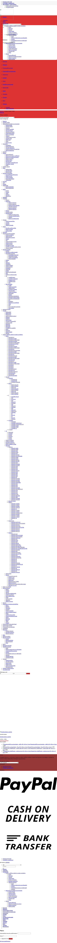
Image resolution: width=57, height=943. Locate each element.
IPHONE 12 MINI (12, 341)
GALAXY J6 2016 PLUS (16, 513)
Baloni (7, 589)
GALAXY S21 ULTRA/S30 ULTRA (19, 548)
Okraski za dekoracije (11, 593)
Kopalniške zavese (12, 256)
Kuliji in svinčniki (9, 610)
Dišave (7, 54)
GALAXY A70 (14, 490)
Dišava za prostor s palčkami (12, 155)
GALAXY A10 (14, 450)
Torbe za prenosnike (10, 665)
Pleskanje (8, 325)
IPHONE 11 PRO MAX (13, 340)
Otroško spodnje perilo (13, 216)
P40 (12, 408)
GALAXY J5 (14, 509)
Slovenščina (6, 4)
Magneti (8, 317)
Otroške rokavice (10, 632)
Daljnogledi (8, 312)
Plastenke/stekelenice (13, 296)
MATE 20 (13, 387)
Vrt (6, 276)
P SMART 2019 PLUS (16, 423)
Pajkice (7, 210)
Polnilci (13, 39)
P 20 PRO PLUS (15, 396)
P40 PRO (13, 412)
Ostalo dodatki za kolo (11, 241)
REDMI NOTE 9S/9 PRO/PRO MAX (17, 584)
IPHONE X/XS (11, 373)
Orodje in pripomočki (11, 321)
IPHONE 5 (11, 366)
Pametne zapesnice (13, 33)
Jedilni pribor (11, 288)
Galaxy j (10, 502)
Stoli (7, 273)
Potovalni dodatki (10, 178)
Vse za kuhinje (9, 284)
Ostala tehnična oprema (11, 651)
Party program (6, 588)
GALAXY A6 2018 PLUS (17, 489)
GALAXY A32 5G (15, 470)
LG (6, 431)
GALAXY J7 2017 (15, 516)
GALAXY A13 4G (15, 454)
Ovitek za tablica (10, 441)
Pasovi (4, 602)
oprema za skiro (6, 309)
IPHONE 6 (11, 367)
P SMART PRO (14, 427)
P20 (12, 400)
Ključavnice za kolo (10, 237)
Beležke (7, 606)
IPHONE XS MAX (12, 375)
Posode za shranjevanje (13, 298)
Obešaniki (8, 264)
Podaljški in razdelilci (11, 328)
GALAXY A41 (14, 474)
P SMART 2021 (15, 425)
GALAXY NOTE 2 (15, 524)
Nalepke (5, 64)
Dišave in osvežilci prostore (14, 56)
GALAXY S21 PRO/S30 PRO (18, 547)
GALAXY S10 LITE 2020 (17, 535)
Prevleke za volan (10, 245)
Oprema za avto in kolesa (9, 233)
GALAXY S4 (14, 559)
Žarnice (7, 333)
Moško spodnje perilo (13, 214)
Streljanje (8, 330)
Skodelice (10, 301)
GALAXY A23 (14, 462)
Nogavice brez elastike (13, 205)
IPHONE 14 (11, 349)
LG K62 (10, 439)
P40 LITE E (13, 411)
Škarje (7, 620)
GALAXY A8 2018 (15, 495)
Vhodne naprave (9, 656)
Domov (5, 17)
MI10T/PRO (11, 579)
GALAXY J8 (14, 518)
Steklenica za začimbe (13, 302)
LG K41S (10, 433)
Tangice (10, 217)
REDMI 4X (10, 580)
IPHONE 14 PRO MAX (13, 353)
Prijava (10, 938)
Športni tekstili (9, 641)
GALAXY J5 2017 (15, 511)
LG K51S (10, 436)
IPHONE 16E (11, 359)
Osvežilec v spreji (10, 164)
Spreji (7, 329)
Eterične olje (8, 161)
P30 (12, 404)
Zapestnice (8, 196)
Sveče (7, 165)
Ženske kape (9, 172)
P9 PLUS (13, 419)
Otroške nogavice (12, 206)
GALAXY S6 (14, 561)
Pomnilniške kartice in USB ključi (19, 40)
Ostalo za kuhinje (12, 292)
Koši (7, 261)
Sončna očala (9, 230)
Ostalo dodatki (9, 177)
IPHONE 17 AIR (12, 362)
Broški (7, 190)
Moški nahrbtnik (10, 186)
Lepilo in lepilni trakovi (11, 316)
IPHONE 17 (11, 361)
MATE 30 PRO (14, 394)
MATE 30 (13, 391)
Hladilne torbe (11, 281)
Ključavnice (8, 314)
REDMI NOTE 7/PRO (13, 581)
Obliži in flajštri (9, 265)
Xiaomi (7, 575)
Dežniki (5, 77)
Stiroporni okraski (7, 645)
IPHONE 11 (11, 337)
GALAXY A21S (14, 458)
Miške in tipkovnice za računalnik (19, 37)
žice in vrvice (9, 142)
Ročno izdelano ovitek (11, 444)
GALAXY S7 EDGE (15, 567)
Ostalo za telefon (12, 32)
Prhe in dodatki (12, 258)
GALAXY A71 (14, 491)
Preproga (8, 269)
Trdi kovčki (8, 180)
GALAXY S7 (14, 565)
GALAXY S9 (14, 571)
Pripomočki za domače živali (9, 624)
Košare (7, 239)
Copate (7, 222)
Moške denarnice (10, 146)
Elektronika (8, 313)
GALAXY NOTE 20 (15, 526)
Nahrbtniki (5, 87)
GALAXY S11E (14, 540)
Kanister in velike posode (11, 252)
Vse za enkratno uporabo (14, 306)
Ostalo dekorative (12, 48)
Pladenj (10, 294)
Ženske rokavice (9, 633)
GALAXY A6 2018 (15, 487)
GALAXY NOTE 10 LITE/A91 (18, 523)
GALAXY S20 (14, 542)
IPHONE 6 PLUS (12, 369)
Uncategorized (6, 669)
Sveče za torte (9, 598)
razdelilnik (5, 628)
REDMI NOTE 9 (12, 582)
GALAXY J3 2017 (15, 505)
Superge (7, 224)
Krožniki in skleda (12, 289)
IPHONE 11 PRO (12, 338)
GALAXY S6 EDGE (15, 563)
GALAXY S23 (14, 555)
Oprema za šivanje (10, 132)
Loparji (7, 639)
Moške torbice (9, 660)
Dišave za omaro (12, 57)
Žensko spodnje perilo (13, 218)
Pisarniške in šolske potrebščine (10, 604)
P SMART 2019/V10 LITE (17, 424)
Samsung (10, 28)
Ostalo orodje (9, 322)
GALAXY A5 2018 (15, 481)
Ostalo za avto (9, 243)
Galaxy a (10, 447)
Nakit (4, 91)
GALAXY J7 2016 (15, 515)
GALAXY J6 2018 (15, 514)
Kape (4, 81)
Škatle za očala (9, 229)
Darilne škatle (11, 44)
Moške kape (9, 169)
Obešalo (8, 262)
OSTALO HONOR (15, 382)
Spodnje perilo (9, 213)
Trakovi (7, 136)
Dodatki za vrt (11, 280)
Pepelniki (8, 324)
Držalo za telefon (10, 234)
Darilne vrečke (11, 46)
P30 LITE (13, 406)
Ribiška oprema (9, 640)
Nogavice (8, 201)
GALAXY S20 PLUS (15, 544)
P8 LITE (13, 415)
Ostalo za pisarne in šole (11, 616)
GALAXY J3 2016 (15, 503)
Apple (9, 27)
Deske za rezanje (12, 286)
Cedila (9, 285)
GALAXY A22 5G (15, 461)
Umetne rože (11, 51)
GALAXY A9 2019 (15, 499)
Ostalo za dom (9, 266)
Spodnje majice (9, 212)
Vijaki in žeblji (9, 332)
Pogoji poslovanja (7, 1)
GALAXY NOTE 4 (15, 530)
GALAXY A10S (14, 452)
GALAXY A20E (14, 457)
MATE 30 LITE (14, 392)
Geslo (1, 936)
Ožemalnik (10, 293)
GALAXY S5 (14, 560)
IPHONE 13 (11, 345)
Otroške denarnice (10, 148)
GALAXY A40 (14, 473)
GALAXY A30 (14, 466)
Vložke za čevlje (9, 225)
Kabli (12, 36)
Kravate (5, 181)
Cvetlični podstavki (13, 278)
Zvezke (7, 622)
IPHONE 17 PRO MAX (13, 363)
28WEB (7, 862)
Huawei (10, 29)
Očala (4, 226)
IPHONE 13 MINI (12, 346)
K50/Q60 (10, 432)
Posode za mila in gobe (13, 297)
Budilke (7, 251)
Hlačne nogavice (12, 202)
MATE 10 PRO (14, 386)
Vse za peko (11, 308)
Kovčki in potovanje (8, 84)
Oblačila (5, 94)
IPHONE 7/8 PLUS (12, 371)
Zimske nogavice (12, 209)
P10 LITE (13, 399)
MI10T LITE (11, 577)
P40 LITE (13, 410)
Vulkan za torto (9, 601)
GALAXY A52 (14, 485)
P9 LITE (13, 417)
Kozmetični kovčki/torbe (12, 174)
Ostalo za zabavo (10, 594)
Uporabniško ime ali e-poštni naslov (9, 933)
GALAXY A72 (14, 493)
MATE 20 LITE (14, 388)
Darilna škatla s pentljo (5, 736)
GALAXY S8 (14, 568)
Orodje (4, 310)
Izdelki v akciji (6, 166)
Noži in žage (8, 320)
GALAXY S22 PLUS (15, 552)
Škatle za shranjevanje (11, 272)
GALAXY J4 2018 (15, 506)
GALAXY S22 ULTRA (16, 553)
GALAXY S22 (14, 551)
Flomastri (8, 608)
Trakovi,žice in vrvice (11, 137)
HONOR (10, 378)
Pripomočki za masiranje (9, 71)
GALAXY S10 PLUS (15, 538)
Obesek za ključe (10, 129)
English (12, 7)
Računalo (8, 618)
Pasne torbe (8, 663)
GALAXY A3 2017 (15, 465)
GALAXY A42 (14, 476)
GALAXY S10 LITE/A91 (16, 536)
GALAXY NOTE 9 (15, 531)
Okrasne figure (12, 47)
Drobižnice (8, 145)
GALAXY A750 (14, 494)
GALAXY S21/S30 (15, 549)
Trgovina (5, 20)
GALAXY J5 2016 (15, 510)
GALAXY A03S (14, 449)
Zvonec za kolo (9, 248)
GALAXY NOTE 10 (15, 522)
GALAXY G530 (12, 501)
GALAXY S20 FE (15, 543)
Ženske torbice (9, 667)
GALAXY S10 (14, 534)
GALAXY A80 (14, 497)
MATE (10, 383)
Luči (7, 240)
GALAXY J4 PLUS (15, 507)
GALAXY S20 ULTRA (16, 546)
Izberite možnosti (4, 740)
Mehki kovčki (9, 176)
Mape (7, 613)
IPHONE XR (11, 374)
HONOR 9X (14, 380)
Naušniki (5, 197)
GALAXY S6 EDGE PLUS (17, 564)
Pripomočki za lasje (8, 68)
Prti (9, 300)
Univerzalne (11, 31)
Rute (4, 100)
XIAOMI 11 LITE (12, 585)
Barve (7, 605)
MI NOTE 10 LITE (12, 576)
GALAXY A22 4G (15, 460)
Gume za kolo (9, 236)
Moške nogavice (12, 204)
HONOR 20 (14, 379)
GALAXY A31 (14, 468)
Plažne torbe (9, 664)
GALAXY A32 (14, 469)
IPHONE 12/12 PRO (13, 344)
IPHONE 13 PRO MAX (13, 347)
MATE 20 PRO (14, 390)
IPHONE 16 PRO (12, 357)
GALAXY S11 (14, 539)
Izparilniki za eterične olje (12, 162)
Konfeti (7, 590)
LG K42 (10, 435)
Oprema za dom (6, 249)
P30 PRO (13, 407)
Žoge (7, 642)
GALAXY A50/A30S (16, 482)
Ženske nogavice (12, 208)
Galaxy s (10, 532)
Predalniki (8, 268)
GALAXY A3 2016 (15, 464)
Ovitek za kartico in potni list (12, 149)
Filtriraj (28, 673)
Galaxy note (11, 520)
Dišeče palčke (11, 59)
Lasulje (7, 592)
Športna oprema (6, 637)
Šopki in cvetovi (6, 636)
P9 (11, 416)
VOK (9, 304)
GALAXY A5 (14, 477)
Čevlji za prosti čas (10, 221)
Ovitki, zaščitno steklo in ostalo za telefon (15, 25)
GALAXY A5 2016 (15, 478)
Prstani (7, 192)
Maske (4, 184)
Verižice (7, 194)
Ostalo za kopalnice (13, 257)
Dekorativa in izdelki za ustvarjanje (14, 43)
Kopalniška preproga (13, 254)
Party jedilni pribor (10, 596)
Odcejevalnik (11, 290)
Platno (7, 617)
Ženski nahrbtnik (10, 188)
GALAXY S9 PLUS (15, 572)
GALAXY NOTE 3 (15, 528)
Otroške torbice (9, 661)
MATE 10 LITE (14, 384)
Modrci (7, 200)
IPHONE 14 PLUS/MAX (14, 350)
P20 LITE (13, 402)
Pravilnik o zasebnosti (8, 3)
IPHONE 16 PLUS (12, 355)
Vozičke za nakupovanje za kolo (13, 246)
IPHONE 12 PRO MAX (13, 342)
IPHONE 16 (11, 354)
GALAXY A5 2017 (15, 480)
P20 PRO (13, 403)
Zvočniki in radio (9, 657)
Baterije (5, 61)
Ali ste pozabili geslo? (5, 941)
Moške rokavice (9, 631)
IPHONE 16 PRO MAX (13, 358)
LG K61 (10, 437)
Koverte (7, 609)
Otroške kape (9, 170)
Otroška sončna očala (11, 228)
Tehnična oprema (12, 35)
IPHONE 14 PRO (12, 351)
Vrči (9, 282)
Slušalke (13, 42)
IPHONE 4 (11, 365)
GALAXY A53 (14, 486)
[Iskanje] (3, 27)
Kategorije (5, 23)
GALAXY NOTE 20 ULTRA (17, 527)
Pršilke (7, 270)
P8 (11, 413)
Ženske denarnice (10, 150)
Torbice (5, 104)
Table (7, 621)
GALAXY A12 (14, 453)
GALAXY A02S (14, 448)
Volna (9, 52)
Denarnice (5, 74)
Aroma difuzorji (12, 55)
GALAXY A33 (14, 472)
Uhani (7, 193)
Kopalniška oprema (10, 253)
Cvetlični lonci (11, 277)
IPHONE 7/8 (11, 370)
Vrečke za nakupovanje (11, 274)
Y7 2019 (10, 429)
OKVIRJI (5, 232)
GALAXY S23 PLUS (15, 556)
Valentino (8, 600)
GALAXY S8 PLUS (15, 569)
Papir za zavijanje (12, 50)
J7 (11, 519)
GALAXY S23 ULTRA (16, 557)
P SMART (10, 420)
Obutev (5, 97)
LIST (4, 182)
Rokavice (5, 629)
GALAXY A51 (14, 483)
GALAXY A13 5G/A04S (16, 456)
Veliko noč (8, 140)
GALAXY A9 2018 (15, 498)
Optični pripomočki (10, 614)
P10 (12, 398)
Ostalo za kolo (9, 244)
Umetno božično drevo (8, 668)
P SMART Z (14, 428)
